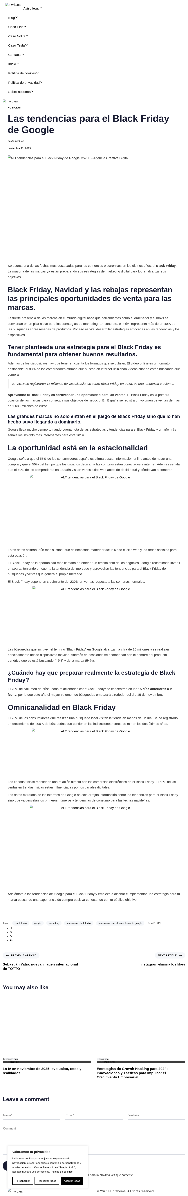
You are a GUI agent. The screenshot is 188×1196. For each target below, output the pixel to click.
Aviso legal (31, 8)
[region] (47, 1167)
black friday (21, 923)
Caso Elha (16, 27)
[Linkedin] (11, 940)
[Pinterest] (11, 936)
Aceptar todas (72, 1180)
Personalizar (22, 1180)
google (37, 923)
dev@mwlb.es (16, 140)
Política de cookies (62, 1171)
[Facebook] (11, 928)
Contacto (14, 55)
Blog (11, 18)
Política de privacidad (24, 82)
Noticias (14, 107)
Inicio (12, 64)
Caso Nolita (16, 36)
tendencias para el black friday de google (120, 923)
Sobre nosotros (19, 92)
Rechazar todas (47, 1180)
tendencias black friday (78, 923)
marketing (54, 923)
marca (12, 900)
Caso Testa (16, 45)
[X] (11, 932)
